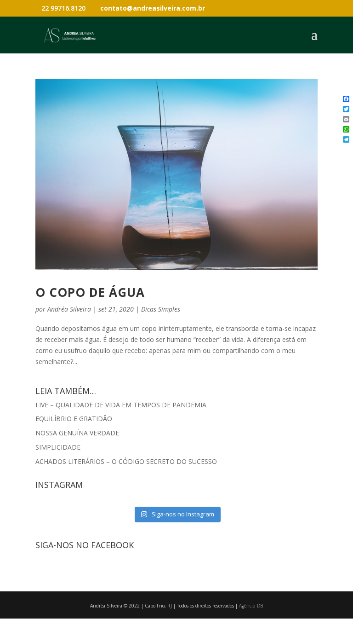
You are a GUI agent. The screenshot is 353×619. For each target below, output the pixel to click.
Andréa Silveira (69, 309)
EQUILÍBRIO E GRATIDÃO (73, 418)
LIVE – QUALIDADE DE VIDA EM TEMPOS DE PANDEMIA (120, 404)
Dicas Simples (160, 309)
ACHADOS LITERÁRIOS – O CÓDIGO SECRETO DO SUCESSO (126, 461)
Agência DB (251, 605)
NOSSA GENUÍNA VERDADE (77, 432)
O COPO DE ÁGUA (90, 292)
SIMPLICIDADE (57, 447)
